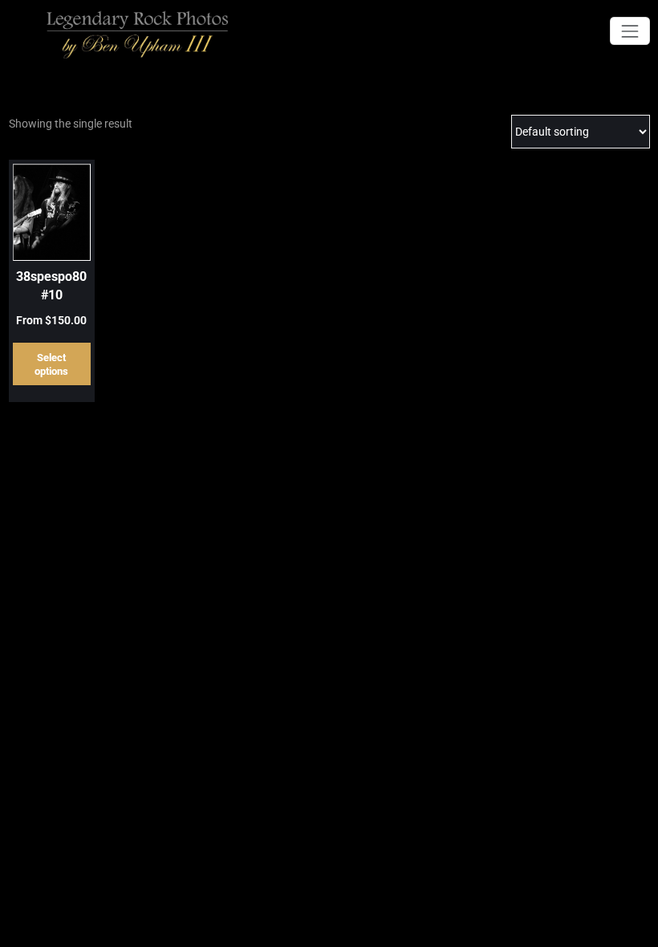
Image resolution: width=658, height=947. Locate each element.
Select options (51, 364)
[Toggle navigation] (629, 31)
